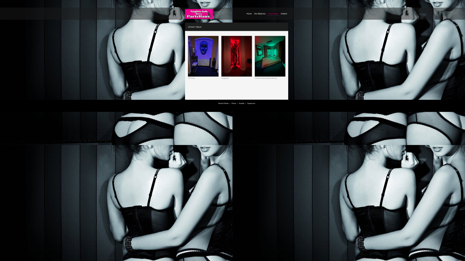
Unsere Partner (223, 103)
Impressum (251, 103)
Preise (234, 103)
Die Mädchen (260, 14)
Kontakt (241, 103)
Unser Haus (273, 14)
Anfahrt (284, 14)
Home (249, 14)
